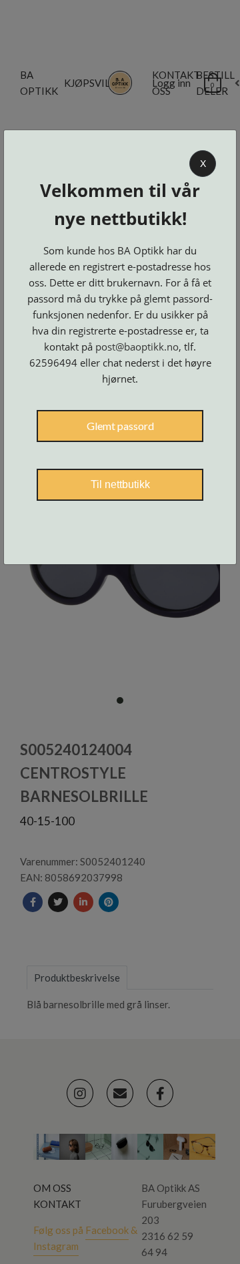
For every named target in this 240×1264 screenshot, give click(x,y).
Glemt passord (120, 425)
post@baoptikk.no (137, 346)
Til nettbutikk (120, 484)
